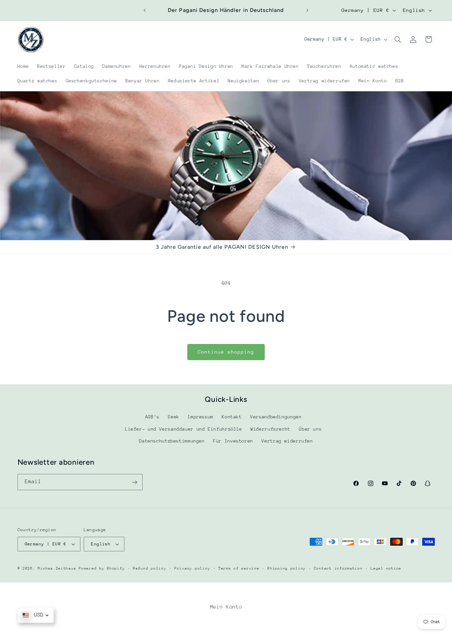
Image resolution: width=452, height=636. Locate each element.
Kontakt (232, 417)
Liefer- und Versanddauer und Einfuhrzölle (183, 429)
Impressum (200, 417)
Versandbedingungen (275, 417)
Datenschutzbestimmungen (172, 441)
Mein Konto (226, 607)
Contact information (338, 568)
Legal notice (386, 568)
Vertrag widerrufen (287, 441)
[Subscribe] (134, 482)
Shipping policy (286, 568)
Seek (173, 417)
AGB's (152, 417)
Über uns (310, 429)
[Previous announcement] (144, 10)
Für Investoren (233, 441)
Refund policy (149, 568)
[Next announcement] (307, 10)
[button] (397, 39)
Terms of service (238, 568)
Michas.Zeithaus (58, 568)
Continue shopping (226, 352)
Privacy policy (192, 568)
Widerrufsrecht (270, 429)
